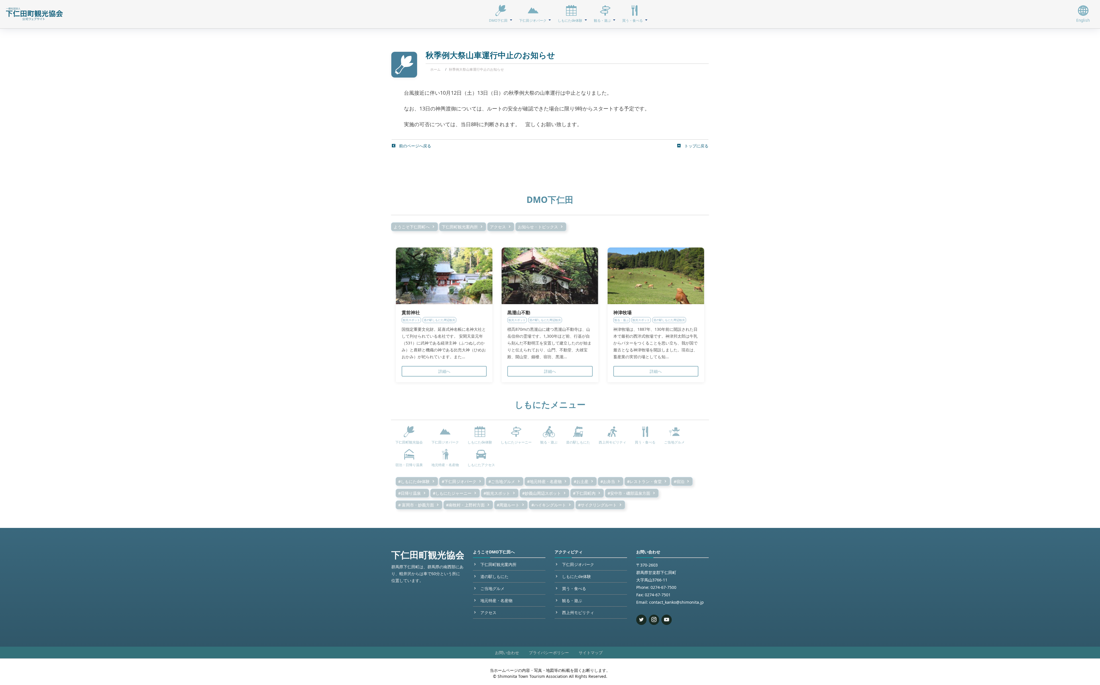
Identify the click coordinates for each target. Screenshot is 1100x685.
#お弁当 (607, 481)
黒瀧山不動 (518, 312)
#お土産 (581, 481)
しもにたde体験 (576, 576)
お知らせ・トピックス (538, 226)
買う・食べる (574, 588)
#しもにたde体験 (414, 481)
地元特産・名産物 (496, 600)
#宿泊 (679, 481)
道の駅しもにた (494, 576)
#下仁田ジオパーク (459, 481)
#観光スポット (497, 493)
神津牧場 (622, 312)
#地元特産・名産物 (544, 481)
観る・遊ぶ (572, 600)
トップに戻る (695, 146)
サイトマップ (591, 652)
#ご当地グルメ (501, 481)
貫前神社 (411, 312)
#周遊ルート (508, 505)
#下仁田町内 (584, 493)
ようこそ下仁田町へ (412, 226)
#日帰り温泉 (409, 493)
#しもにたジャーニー (452, 493)
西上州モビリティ (578, 612)
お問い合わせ (507, 652)
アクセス (498, 226)
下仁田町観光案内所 (460, 226)
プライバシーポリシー (549, 652)
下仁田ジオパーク (578, 564)
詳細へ (444, 371)
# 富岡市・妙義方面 (416, 505)
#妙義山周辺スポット (541, 493)
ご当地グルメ (492, 588)
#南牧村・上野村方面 (465, 505)
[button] (500, 14)
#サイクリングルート (597, 505)
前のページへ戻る (414, 146)
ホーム (435, 69)
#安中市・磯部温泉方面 (629, 493)
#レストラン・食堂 (644, 481)
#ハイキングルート (548, 505)
